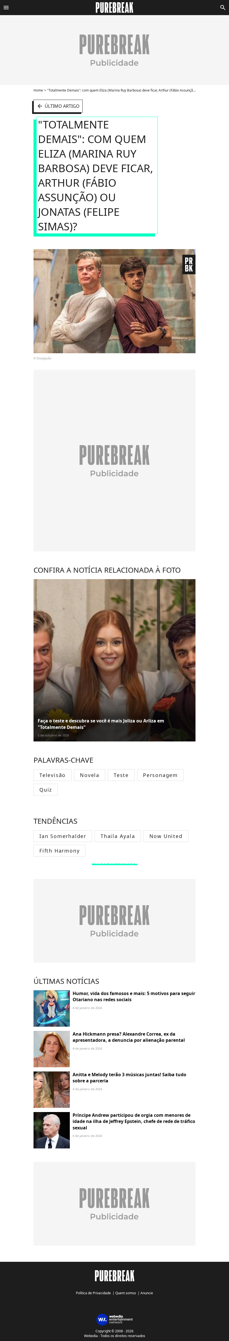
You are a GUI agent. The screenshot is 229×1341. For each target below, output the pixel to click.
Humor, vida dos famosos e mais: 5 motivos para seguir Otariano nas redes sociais (134, 996)
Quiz (45, 789)
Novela (89, 775)
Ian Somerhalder (62, 836)
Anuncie (146, 1293)
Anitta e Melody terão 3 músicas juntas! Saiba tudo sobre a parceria (129, 1077)
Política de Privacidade (93, 1293)
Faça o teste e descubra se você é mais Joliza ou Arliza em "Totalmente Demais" (101, 724)
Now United (166, 836)
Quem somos (125, 1293)
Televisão (52, 775)
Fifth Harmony (59, 850)
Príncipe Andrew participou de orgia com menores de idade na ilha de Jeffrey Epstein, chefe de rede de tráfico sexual (134, 1121)
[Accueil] (114, 7)
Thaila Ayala (118, 836)
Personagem (160, 775)
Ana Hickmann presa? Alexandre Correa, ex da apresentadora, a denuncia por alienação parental (129, 1037)
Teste (121, 775)
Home (38, 90)
